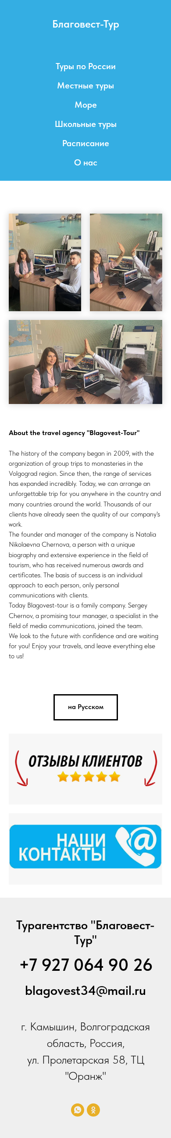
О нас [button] (85, 162)
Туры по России (86, 66)
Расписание (85, 143)
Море (86, 104)
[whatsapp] (77, 1110)
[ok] (93, 1110)
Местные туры (85, 85)
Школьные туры (86, 124)
